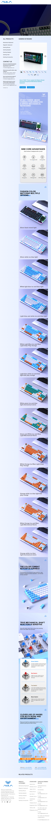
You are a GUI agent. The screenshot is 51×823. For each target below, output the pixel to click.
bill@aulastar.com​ (12, 85)
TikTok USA (32, 807)
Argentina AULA (33, 805)
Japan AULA (33, 789)
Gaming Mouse (6, 47)
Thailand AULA (33, 802)
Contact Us (5, 87)
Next (45, 56)
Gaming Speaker (7, 49)
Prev (21, 56)
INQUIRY (23, 87)
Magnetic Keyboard (7, 45)
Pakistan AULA (33, 786)
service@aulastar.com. (10, 73)
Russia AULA (33, 791)
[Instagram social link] (5, 802)
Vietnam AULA (33, 796)
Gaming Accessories (8, 57)
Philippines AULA (34, 810)
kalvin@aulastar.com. (10, 67)
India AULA (32, 784)
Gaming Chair (6, 54)
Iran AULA (32, 794)
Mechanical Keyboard (8, 42)
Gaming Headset (7, 52)
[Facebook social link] (2, 802)
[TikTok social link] (10, 802)
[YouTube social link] (7, 802)
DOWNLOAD (31, 87)
